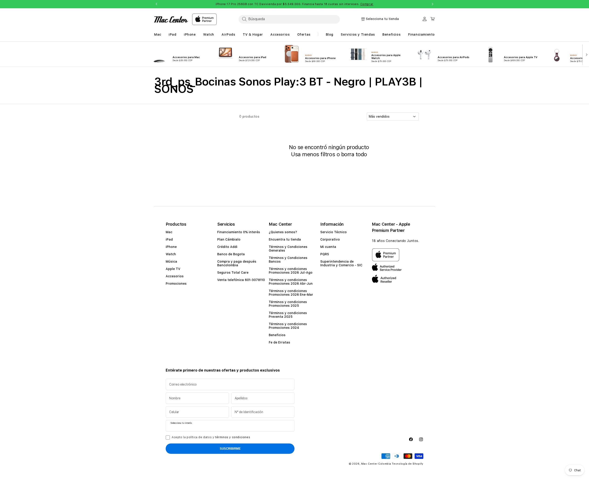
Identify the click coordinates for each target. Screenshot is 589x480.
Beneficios (277, 335)
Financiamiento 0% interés (238, 232)
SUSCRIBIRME (230, 448)
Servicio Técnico (333, 232)
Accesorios (175, 276)
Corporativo (330, 239)
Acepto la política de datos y (211, 437)
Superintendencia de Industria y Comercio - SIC (341, 263)
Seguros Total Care (232, 272)
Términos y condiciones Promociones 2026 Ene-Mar (291, 292)
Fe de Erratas (279, 342)
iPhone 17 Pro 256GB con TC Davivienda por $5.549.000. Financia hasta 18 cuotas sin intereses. (294, 4)
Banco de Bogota (231, 254)
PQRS (324, 254)
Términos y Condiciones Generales (288, 248)
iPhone (171, 247)
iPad (169, 239)
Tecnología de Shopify (407, 463)
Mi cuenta (328, 247)
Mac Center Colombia (376, 463)
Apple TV (173, 269)
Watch (171, 254)
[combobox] (289, 19)
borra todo (354, 154)
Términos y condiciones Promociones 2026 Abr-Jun (291, 281)
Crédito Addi (227, 247)
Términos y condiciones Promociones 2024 (288, 325)
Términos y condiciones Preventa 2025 (288, 314)
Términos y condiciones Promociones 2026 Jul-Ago (290, 270)
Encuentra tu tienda (285, 239)
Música (171, 261)
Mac (169, 232)
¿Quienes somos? (283, 232)
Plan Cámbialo (228, 239)
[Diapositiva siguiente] (585, 54)
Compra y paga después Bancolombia (236, 263)
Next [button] (432, 4)
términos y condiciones (232, 437)
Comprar (366, 4)
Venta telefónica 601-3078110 (241, 280)
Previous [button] (156, 4)
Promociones (176, 283)
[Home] (171, 19)
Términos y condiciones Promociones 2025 (288, 303)
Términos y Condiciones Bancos (288, 259)
